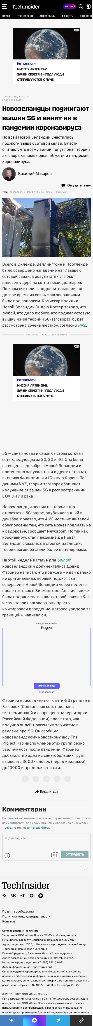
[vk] (13, 895)
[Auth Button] (88, 6)
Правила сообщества (18, 912)
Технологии (9, 97)
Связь (49, 192)
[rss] (4, 895)
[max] (40, 895)
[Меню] (4, 6)
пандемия (61, 192)
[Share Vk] (11, 1020)
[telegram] (22, 895)
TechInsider (26, 7)
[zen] (31, 895)
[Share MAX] (34, 1020)
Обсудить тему (79, 185)
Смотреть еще (46, 685)
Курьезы (39, 192)
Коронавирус (17, 192)
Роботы (23, 97)
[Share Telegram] (58, 1020)
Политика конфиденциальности (26, 917)
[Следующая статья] (46, 867)
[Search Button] (81, 6)
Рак (29, 192)
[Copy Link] (81, 1020)
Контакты (9, 922)
